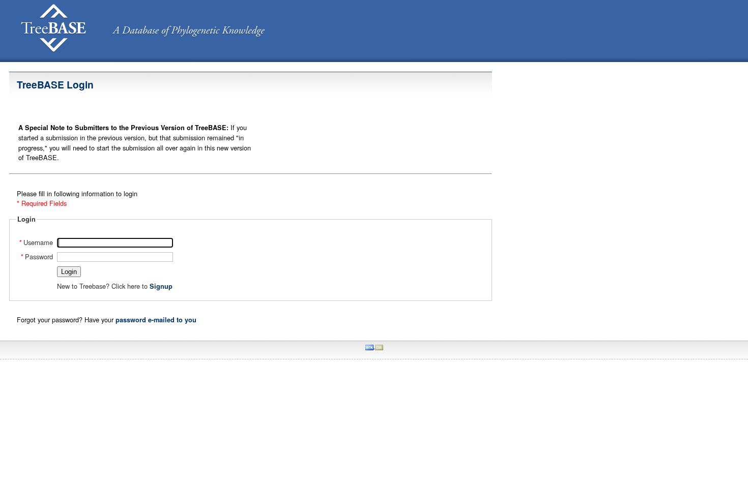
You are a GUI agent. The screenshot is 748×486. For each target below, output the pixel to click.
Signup (161, 286)
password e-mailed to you (156, 319)
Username (36, 242)
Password (36, 256)
